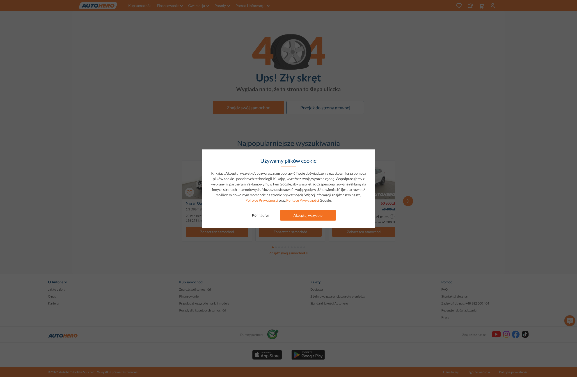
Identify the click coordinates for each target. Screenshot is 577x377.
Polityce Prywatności (261, 200)
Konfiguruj (260, 215)
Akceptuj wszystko (308, 215)
